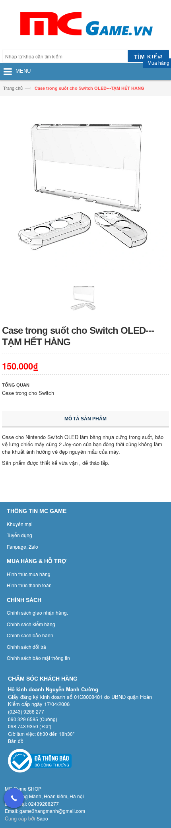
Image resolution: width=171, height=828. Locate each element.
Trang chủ (13, 88)
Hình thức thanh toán (29, 585)
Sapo (42, 818)
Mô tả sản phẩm (85, 419)
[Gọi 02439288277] (14, 798)
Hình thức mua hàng (29, 574)
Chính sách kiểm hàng (31, 624)
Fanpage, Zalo (22, 546)
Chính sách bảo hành (30, 635)
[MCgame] (85, 26)
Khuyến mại (20, 523)
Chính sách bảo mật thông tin (38, 657)
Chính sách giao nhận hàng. (37, 612)
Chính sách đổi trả (26, 646)
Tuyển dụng (19, 535)
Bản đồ (15, 740)
